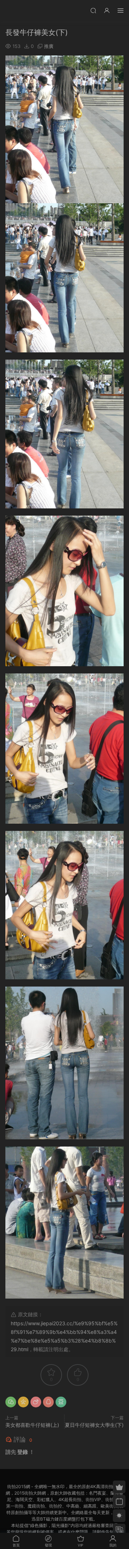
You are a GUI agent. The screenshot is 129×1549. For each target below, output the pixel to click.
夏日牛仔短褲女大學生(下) (94, 1425)
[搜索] (93, 10)
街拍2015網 (16, 11)
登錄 (22, 1451)
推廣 (48, 46)
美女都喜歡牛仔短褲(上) (32, 1425)
